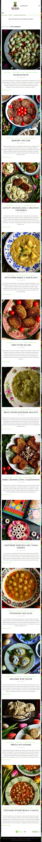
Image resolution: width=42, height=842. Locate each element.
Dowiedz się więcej (6, 90)
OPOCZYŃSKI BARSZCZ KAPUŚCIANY (21, 277)
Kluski (23, 72)
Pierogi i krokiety (18, 742)
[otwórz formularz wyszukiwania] (39, 5)
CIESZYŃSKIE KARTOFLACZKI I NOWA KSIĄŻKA (21, 546)
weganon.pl (23, 6)
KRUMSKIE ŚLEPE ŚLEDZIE (21, 679)
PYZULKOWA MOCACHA (21, 613)
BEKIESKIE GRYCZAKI (21, 140)
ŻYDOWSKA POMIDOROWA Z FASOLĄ (21, 810)
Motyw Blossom (16, 840)
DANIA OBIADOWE (16, 72)
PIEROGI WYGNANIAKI (21, 745)
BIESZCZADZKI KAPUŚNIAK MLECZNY (21, 412)
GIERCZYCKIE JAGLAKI (21, 345)
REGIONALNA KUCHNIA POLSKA (32, 72)
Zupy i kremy (32, 275)
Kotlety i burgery (18, 138)
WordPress (29, 840)
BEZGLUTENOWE (7, 72)
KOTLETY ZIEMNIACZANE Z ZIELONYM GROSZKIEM (21, 209)
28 (25, 831)
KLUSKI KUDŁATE (21, 75)
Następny (35, 831)
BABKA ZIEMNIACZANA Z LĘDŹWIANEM (21, 479)
